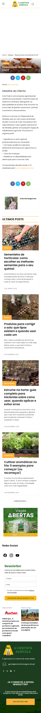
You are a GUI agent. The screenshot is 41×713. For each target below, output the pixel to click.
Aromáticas (8, 455)
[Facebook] (12, 78)
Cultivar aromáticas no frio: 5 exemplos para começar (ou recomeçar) (20, 467)
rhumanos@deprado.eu (24, 168)
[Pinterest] (23, 78)
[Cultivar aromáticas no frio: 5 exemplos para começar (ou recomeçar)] (20, 445)
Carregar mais (20, 501)
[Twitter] (18, 78)
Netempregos (13, 84)
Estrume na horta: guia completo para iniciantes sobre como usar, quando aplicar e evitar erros (20, 397)
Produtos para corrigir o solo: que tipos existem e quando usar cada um (20, 329)
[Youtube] (11, 671)
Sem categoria (9, 383)
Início (4, 55)
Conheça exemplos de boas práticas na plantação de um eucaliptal (29, 626)
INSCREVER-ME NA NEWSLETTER (20, 598)
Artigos (10, 55)
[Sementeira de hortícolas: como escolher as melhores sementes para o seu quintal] (20, 237)
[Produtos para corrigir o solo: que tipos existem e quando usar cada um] (20, 307)
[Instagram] (7, 671)
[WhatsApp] (28, 78)
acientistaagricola (28, 198)
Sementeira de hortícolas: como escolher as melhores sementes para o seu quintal (19, 262)
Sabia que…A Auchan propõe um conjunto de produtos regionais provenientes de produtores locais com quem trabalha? (10, 627)
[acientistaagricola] (11, 203)
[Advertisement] (20, 29)
